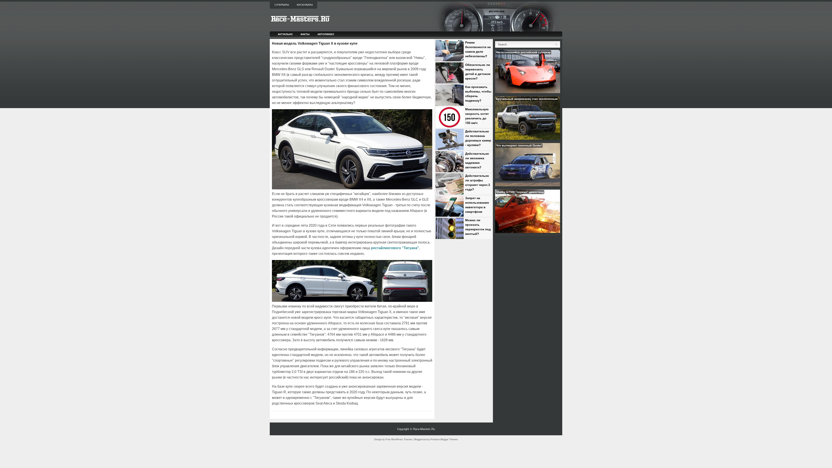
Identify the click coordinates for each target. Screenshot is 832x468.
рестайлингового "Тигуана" (395, 248)
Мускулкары (305, 4)
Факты (305, 34)
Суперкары (282, 4)
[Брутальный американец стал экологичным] (527, 138)
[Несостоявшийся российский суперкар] (527, 92)
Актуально (285, 34)
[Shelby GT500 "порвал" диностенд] (527, 232)
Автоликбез (325, 34)
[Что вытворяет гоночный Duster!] (527, 185)
